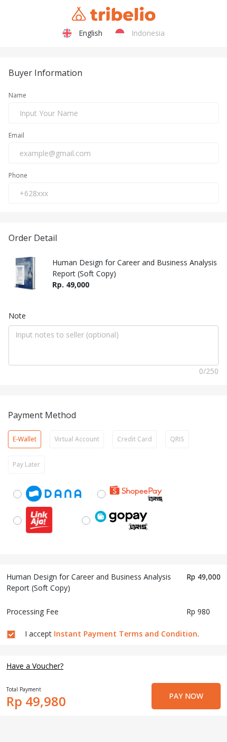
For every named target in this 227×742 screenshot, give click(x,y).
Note (17, 316)
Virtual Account (76, 439)
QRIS (177, 439)
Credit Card (134, 439)
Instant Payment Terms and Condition (125, 634)
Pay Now (186, 696)
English (88, 33)
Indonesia (146, 33)
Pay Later (26, 464)
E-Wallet (24, 439)
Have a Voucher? (34, 666)
